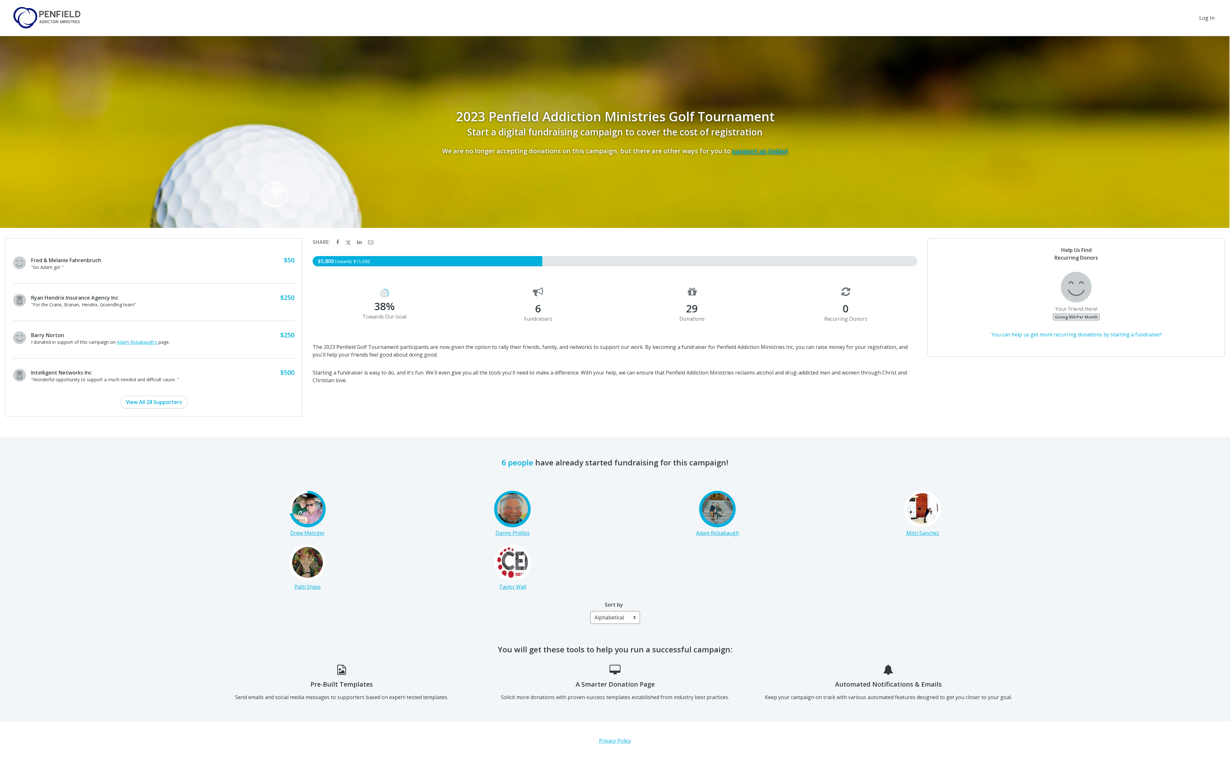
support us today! (760, 151)
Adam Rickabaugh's (137, 342)
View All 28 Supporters (154, 402)
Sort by (614, 604)
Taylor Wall (512, 586)
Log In (1207, 17)
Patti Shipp (307, 586)
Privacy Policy (615, 740)
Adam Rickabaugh (717, 532)
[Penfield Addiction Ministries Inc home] (46, 18)
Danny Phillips (513, 532)
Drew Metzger (307, 532)
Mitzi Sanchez (922, 532)
